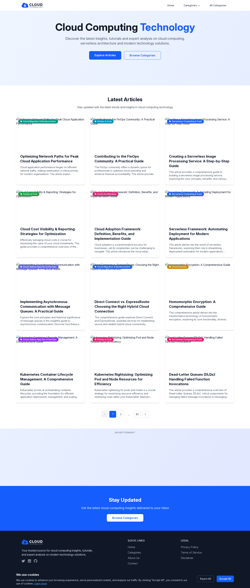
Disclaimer (187, 558)
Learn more (40, 583)
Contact (133, 563)
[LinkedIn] (29, 561)
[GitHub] (35, 561)
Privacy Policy (189, 547)
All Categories (218, 5)
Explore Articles (105, 55)
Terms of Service (191, 552)
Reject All (205, 578)
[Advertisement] (125, 458)
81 (137, 414)
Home (170, 5)
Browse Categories (142, 55)
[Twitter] (23, 561)
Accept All (225, 578)
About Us (133, 558)
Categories (190, 5)
